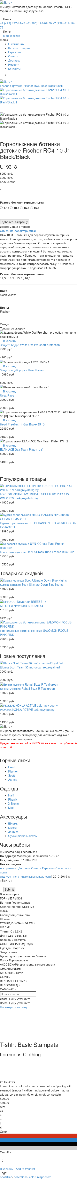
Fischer (13, 771)
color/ (32, 1177)
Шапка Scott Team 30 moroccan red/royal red (30, 667)
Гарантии (14, 52)
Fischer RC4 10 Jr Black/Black (43, 86)
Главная (5, 86)
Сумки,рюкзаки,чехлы (22, 836)
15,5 (26, 208)
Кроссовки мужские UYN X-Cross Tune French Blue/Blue (37, 552)
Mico (11, 808)
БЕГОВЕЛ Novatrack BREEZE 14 (21, 606)
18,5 (16, 208)
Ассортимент (8, 868)
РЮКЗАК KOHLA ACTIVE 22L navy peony (27, 709)
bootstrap (6, 1177)
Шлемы (13, 823)
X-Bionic (13, 803)
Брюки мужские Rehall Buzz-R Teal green (27, 688)
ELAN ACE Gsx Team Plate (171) (21, 449)
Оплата (13, 56)
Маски (12, 827)
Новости (13, 64)
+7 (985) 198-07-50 (39, 23)
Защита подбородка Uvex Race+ (22, 370)
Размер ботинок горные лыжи (22, 202)
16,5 (36, 208)
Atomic (12, 779)
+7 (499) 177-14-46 (12, 23)
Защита (13, 831)
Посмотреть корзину (13, 1007)
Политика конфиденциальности (32, 876)
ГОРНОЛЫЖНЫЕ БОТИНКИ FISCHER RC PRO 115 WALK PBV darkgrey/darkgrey (34, 496)
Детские (17, 86)
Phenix (12, 799)
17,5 (6, 208)
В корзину (9, 341)
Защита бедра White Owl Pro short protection (30, 345)
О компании (16, 44)
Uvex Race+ (8, 395)
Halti (11, 795)
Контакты (14, 68)
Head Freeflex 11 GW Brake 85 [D (22, 424)
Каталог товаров (19, 48)
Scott (11, 775)
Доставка (14, 60)
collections (21, 1177)
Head (11, 767)
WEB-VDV (6, 876)
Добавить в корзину (15, 222)
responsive (44, 1177)
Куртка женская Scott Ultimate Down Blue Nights (31, 584)
